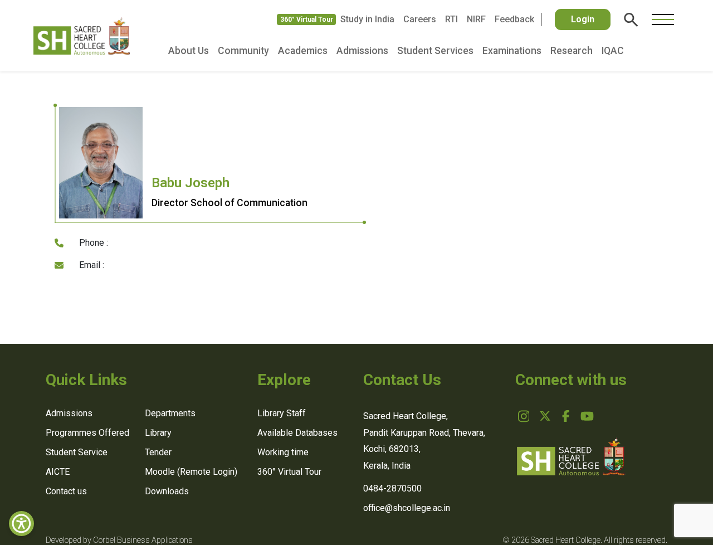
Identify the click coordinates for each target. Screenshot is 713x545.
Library (158, 432)
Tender (158, 452)
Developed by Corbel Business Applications (119, 540)
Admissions (362, 50)
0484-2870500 (392, 488)
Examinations (511, 50)
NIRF (476, 19)
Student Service (77, 452)
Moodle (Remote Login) (191, 471)
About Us (188, 50)
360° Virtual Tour (306, 19)
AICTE (58, 471)
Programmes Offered (87, 432)
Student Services (435, 50)
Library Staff (281, 413)
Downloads (167, 491)
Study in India (367, 19)
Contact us (66, 491)
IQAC (613, 50)
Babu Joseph (190, 183)
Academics (303, 50)
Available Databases (297, 432)
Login (582, 19)
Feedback (514, 19)
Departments (170, 413)
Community (243, 50)
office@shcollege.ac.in (406, 508)
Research (571, 50)
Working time (283, 452)
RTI (451, 19)
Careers (419, 19)
